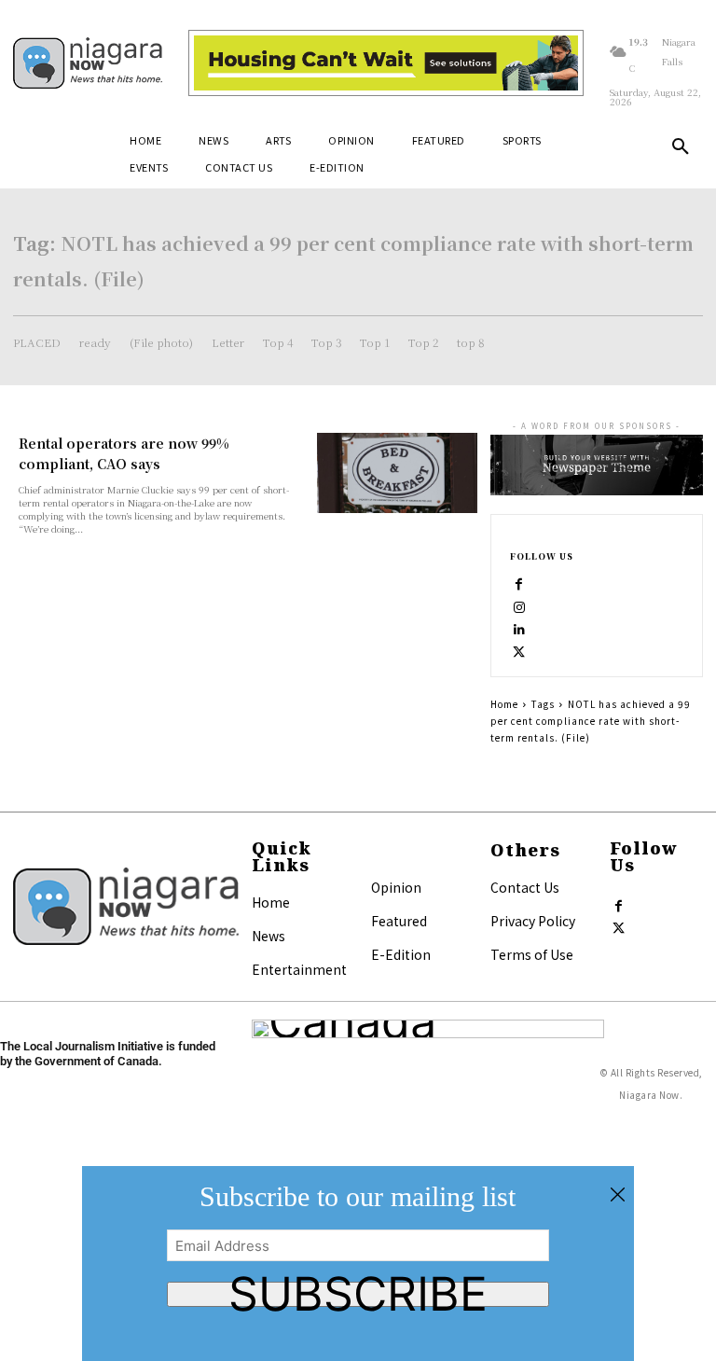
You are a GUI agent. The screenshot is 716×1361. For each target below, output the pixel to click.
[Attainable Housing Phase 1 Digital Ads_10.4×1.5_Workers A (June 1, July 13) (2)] (385, 62)
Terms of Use (531, 954)
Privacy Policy (532, 920)
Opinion (396, 887)
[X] (519, 648)
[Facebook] (519, 581)
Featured (399, 920)
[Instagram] (519, 603)
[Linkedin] (519, 626)
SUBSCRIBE (358, 1294)
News (268, 935)
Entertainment (299, 969)
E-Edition (401, 954)
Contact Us (524, 887)
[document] (358, 1263)
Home (504, 704)
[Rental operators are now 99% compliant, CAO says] (397, 473)
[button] (680, 147)
